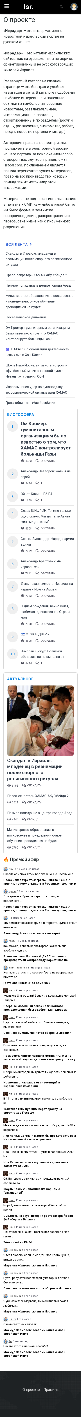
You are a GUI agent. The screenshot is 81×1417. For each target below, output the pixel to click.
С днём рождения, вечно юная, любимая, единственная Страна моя (45, 611)
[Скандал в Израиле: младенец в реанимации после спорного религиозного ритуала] (40, 721)
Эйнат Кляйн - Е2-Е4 (36, 494)
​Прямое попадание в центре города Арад (38, 285)
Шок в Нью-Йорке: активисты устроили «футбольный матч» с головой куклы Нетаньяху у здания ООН (36, 370)
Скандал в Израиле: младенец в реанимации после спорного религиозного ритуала (39, 259)
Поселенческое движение (26, 317)
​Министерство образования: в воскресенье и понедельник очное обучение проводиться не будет (39, 301)
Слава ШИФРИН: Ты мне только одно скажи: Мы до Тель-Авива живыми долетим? (46, 516)
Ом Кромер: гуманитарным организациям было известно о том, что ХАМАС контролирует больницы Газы (38, 333)
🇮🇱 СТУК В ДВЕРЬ (35, 634)
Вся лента (17, 244)
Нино (12, 990)
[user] (74, 7)
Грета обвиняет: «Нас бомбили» (30, 403)
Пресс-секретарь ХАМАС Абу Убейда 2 (36, 275)
